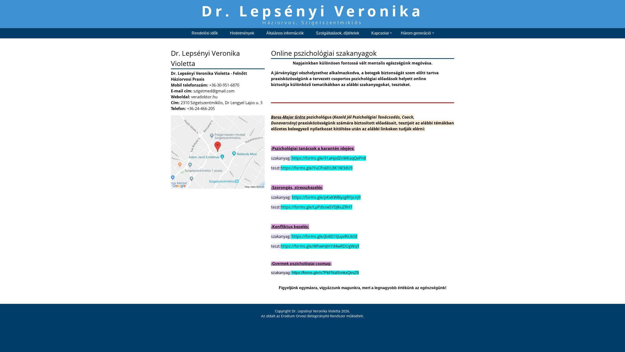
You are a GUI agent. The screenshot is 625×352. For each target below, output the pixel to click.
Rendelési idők (205, 33)
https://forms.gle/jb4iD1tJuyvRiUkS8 (324, 236)
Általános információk (285, 33)
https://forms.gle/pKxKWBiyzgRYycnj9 (326, 197)
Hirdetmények (242, 33)
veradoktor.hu (204, 96)
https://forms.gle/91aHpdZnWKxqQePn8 (329, 158)
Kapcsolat (380, 33)
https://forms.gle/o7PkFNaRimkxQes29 (325, 273)
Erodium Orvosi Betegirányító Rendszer (313, 316)
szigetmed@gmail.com (214, 91)
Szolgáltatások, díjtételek (337, 33)
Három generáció (416, 33)
